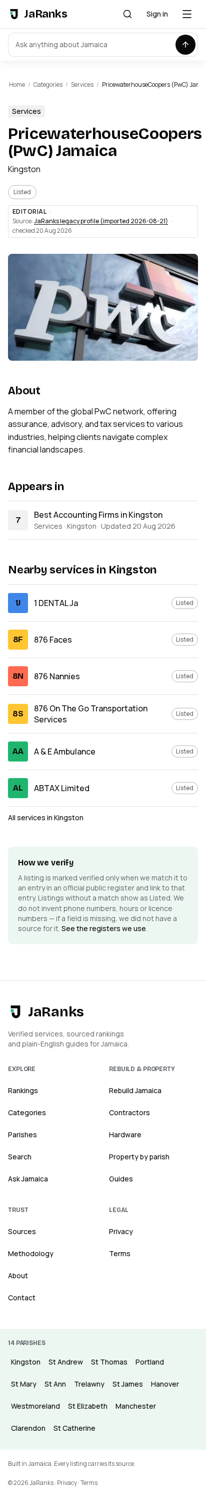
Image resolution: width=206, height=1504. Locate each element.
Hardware (125, 1134)
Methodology (31, 1253)
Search (20, 1156)
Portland (150, 1362)
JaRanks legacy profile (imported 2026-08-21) (101, 221)
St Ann (55, 1384)
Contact (22, 1297)
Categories (48, 84)
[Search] (127, 14)
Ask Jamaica (28, 1178)
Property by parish (139, 1156)
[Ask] (185, 45)
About (18, 1275)
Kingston (24, 169)
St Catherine (75, 1428)
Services (82, 84)
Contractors (129, 1112)
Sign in (157, 14)
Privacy (121, 1231)
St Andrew (65, 1362)
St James (127, 1384)
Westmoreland (35, 1406)
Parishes (22, 1134)
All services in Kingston (46, 817)
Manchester (136, 1406)
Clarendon (28, 1428)
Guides (121, 1178)
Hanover (165, 1384)
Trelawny (89, 1384)
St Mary (23, 1384)
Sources (22, 1231)
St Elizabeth (88, 1406)
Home (17, 84)
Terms (119, 1253)
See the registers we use (104, 928)
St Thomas (109, 1362)
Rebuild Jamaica (135, 1090)
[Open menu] (187, 14)
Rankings (23, 1090)
